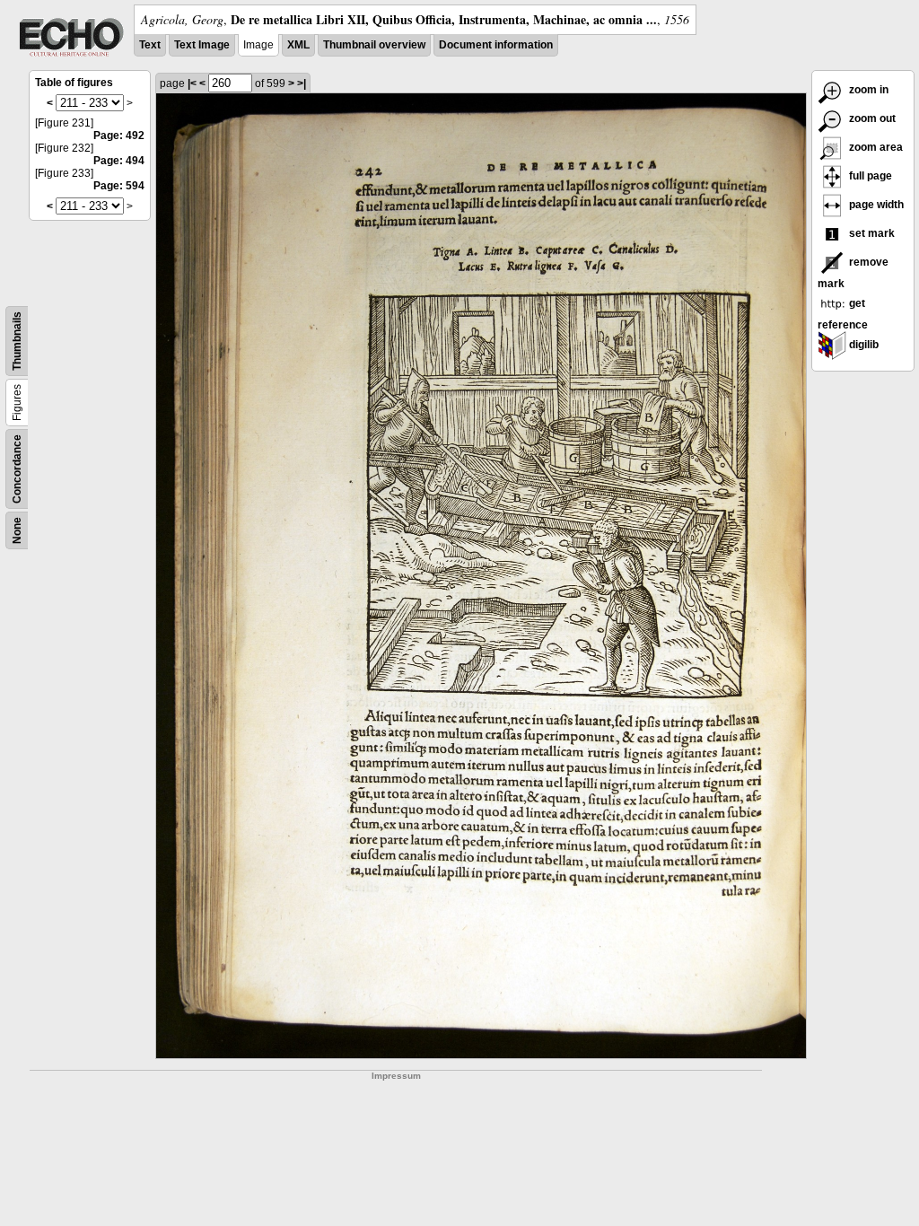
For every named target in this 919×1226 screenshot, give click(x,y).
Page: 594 (118, 186)
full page (869, 176)
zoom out (871, 118)
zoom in (867, 89)
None (17, 530)
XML (298, 45)
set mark (870, 233)
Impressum (396, 1076)
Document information (496, 45)
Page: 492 (118, 135)
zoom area (874, 147)
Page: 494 (118, 160)
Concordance (17, 469)
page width (875, 204)
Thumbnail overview (374, 45)
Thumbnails (17, 341)
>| (301, 83)
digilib (862, 344)
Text (150, 45)
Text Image (202, 45)
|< (192, 83)
